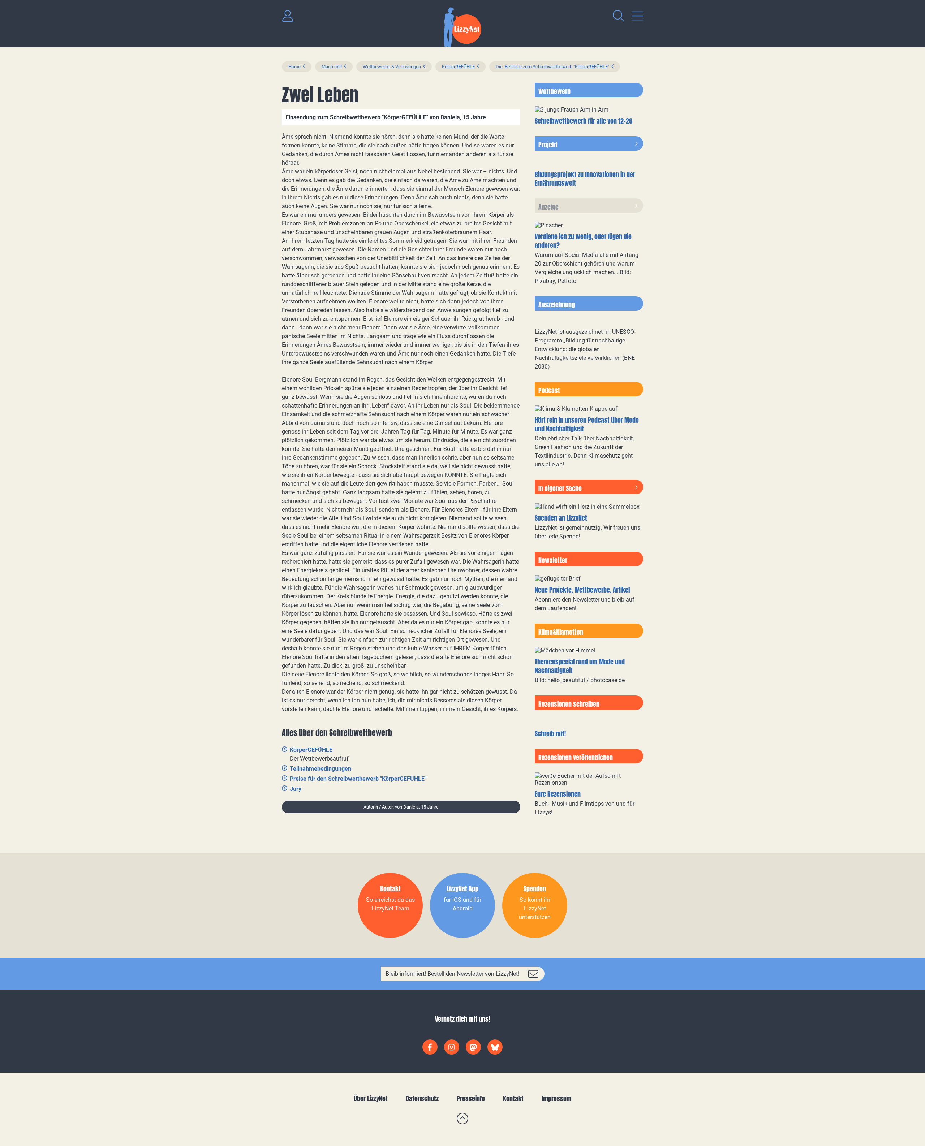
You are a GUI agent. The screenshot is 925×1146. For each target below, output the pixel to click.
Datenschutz (422, 1098)
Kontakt (513, 1098)
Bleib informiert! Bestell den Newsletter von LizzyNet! (452, 973)
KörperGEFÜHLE (458, 66)
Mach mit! (332, 66)
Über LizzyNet (371, 1098)
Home (294, 66)
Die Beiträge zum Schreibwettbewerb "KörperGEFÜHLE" (552, 66)
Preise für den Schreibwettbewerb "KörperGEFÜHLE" (358, 778)
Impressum (557, 1098)
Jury (295, 788)
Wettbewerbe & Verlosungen (392, 66)
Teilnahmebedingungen (320, 768)
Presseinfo (471, 1098)
